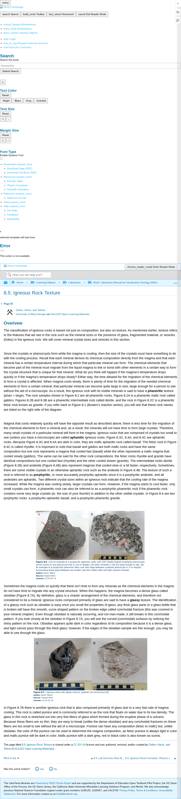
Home (20, 282)
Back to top (10, 758)
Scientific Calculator (18, 189)
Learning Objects (46, 282)
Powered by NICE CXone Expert (53, 783)
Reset (5, 95)
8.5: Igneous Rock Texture (37, 744)
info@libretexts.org (66, 793)
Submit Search (10, 71)
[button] (12, 214)
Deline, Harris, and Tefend (30, 310)
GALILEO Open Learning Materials (69, 314)
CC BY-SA (79, 744)
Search (9, 275)
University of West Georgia (31, 314)
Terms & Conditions (147, 790)
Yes (42, 769)
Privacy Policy (127, 790)
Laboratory (74, 282)
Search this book (9, 59)
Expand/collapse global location (175, 281)
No (55, 769)
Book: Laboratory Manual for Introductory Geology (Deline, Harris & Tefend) (136, 282)
